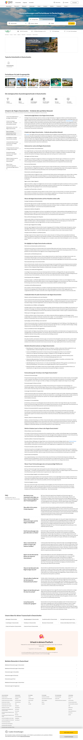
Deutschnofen (35, 34)
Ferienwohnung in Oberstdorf (7, 725)
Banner (43, 702)
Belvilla (69, 714)
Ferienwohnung (69, 120)
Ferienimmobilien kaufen (72, 702)
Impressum (70, 709)
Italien (15, 34)
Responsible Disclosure (72, 711)
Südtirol (19, 34)
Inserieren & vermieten (45, 696)
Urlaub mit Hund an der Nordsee (7, 700)
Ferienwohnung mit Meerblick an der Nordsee (8, 713)
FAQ (29, 702)
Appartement (17, 707)
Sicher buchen (30, 700)
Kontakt (29, 703)
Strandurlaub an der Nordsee (6, 705)
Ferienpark (17, 705)
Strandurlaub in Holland (6, 702)
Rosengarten (29, 34)
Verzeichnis (70, 712)
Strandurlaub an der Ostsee (6, 703)
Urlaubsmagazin (31, 698)
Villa (16, 703)
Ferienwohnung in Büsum (6, 721)
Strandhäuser (17, 720)
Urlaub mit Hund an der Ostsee (7, 698)
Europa (11, 34)
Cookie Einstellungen (68, 736)
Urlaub (27, 134)
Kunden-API (57, 698)
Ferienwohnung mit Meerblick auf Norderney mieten (7, 710)
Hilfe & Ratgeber (44, 700)
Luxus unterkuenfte (18, 716)
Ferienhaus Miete (18, 700)
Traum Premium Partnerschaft (47, 698)
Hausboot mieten (18, 696)
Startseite (7, 34)
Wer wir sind (70, 696)
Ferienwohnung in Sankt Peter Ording (8, 727)
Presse (69, 698)
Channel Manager (58, 696)
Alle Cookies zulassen (68, 732)
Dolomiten (23, 34)
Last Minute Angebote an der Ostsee (8, 718)
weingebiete (17, 718)
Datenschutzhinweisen (25, 736)
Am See (16, 712)
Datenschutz (70, 707)
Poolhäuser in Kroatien (5, 707)
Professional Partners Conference (60, 700)
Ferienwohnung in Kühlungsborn (7, 723)
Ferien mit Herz (71, 700)
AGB (69, 705)
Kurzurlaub (17, 711)
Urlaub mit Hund (72, 441)
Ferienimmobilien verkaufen (73, 703)
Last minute (17, 709)
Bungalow (16, 698)
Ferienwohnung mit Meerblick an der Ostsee (8, 716)
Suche (29, 696)
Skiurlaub (16, 714)
